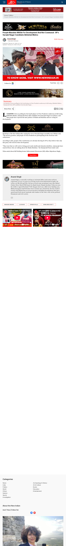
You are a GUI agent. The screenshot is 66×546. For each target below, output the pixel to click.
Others (5, 491)
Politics (5, 487)
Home (6, 15)
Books (35, 487)
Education (36, 489)
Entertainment (37, 491)
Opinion (5, 493)
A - (58, 83)
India (4, 485)
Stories (58, 39)
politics (11, 15)
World (4, 489)
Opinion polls (34, 204)
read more (33, 155)
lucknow (22, 204)
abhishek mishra (9, 204)
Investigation (7, 497)
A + (62, 83)
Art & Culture (37, 485)
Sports (5, 495)
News (4, 483)
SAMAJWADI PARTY (48, 204)
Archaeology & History (40, 483)
